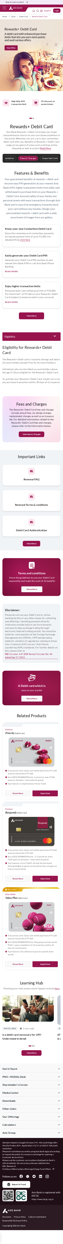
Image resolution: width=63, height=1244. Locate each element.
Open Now (45, 793)
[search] (37, 10)
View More (31, 316)
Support (47, 11)
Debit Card (23, 16)
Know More (32, 698)
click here (25, 239)
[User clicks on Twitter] (28, 1176)
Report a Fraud (19, 1184)
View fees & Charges (32, 434)
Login (57, 11)
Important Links (50, 158)
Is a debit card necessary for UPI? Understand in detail (21, 1036)
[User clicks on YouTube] (34, 1176)
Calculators (9, 1124)
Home (4, 16)
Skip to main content (15, 2)
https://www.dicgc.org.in (43, 1199)
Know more (32, 589)
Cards (13, 16)
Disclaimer (6, 1217)
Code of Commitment (37, 1217)
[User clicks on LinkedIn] (40, 1176)
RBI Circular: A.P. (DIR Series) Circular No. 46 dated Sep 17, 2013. (28, 656)
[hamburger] (4, 9)
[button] (30, 118)
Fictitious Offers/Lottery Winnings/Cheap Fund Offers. (27, 1169)
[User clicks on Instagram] (47, 1176)
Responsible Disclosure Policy (14, 1221)
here (57, 988)
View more (31, 1053)
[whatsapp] (41, 10)
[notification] (33, 10)
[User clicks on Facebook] (21, 1176)
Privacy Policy (20, 1217)
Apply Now (45, 964)
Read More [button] (45, 148)
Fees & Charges (28, 158)
